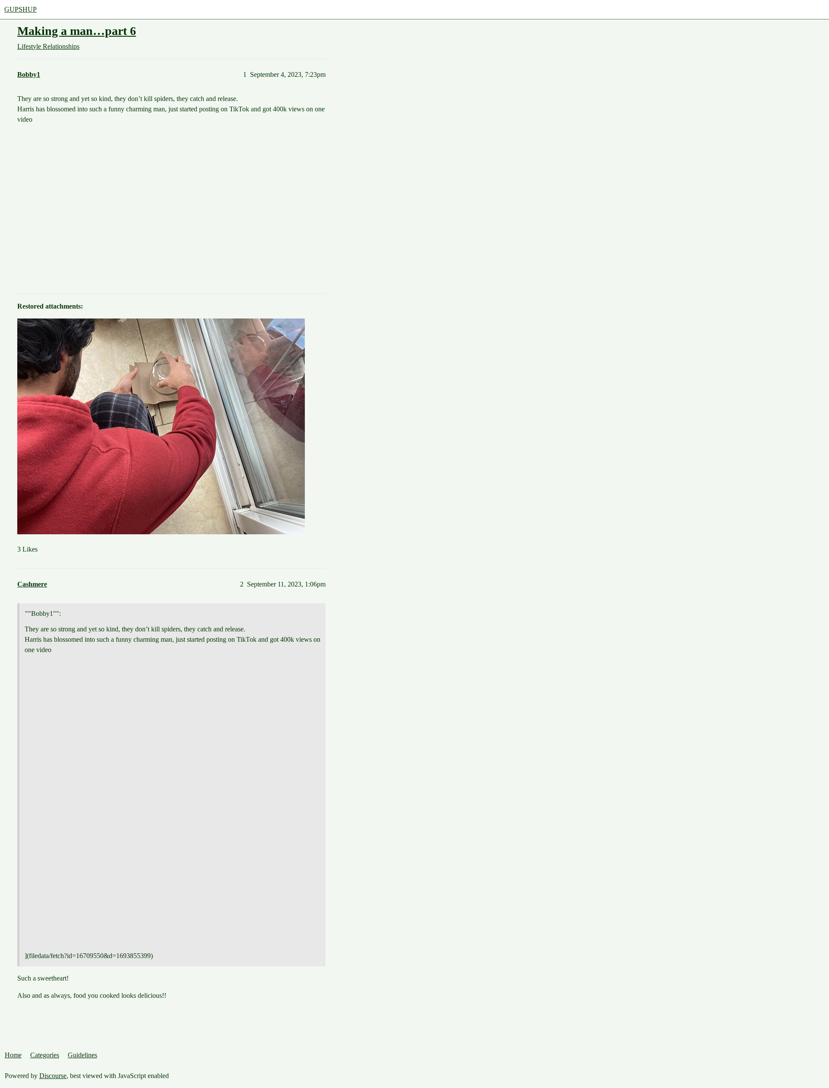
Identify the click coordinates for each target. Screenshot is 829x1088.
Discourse (52, 1075)
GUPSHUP (20, 9)
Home (13, 1055)
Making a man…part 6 (76, 31)
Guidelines (82, 1055)
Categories (44, 1055)
